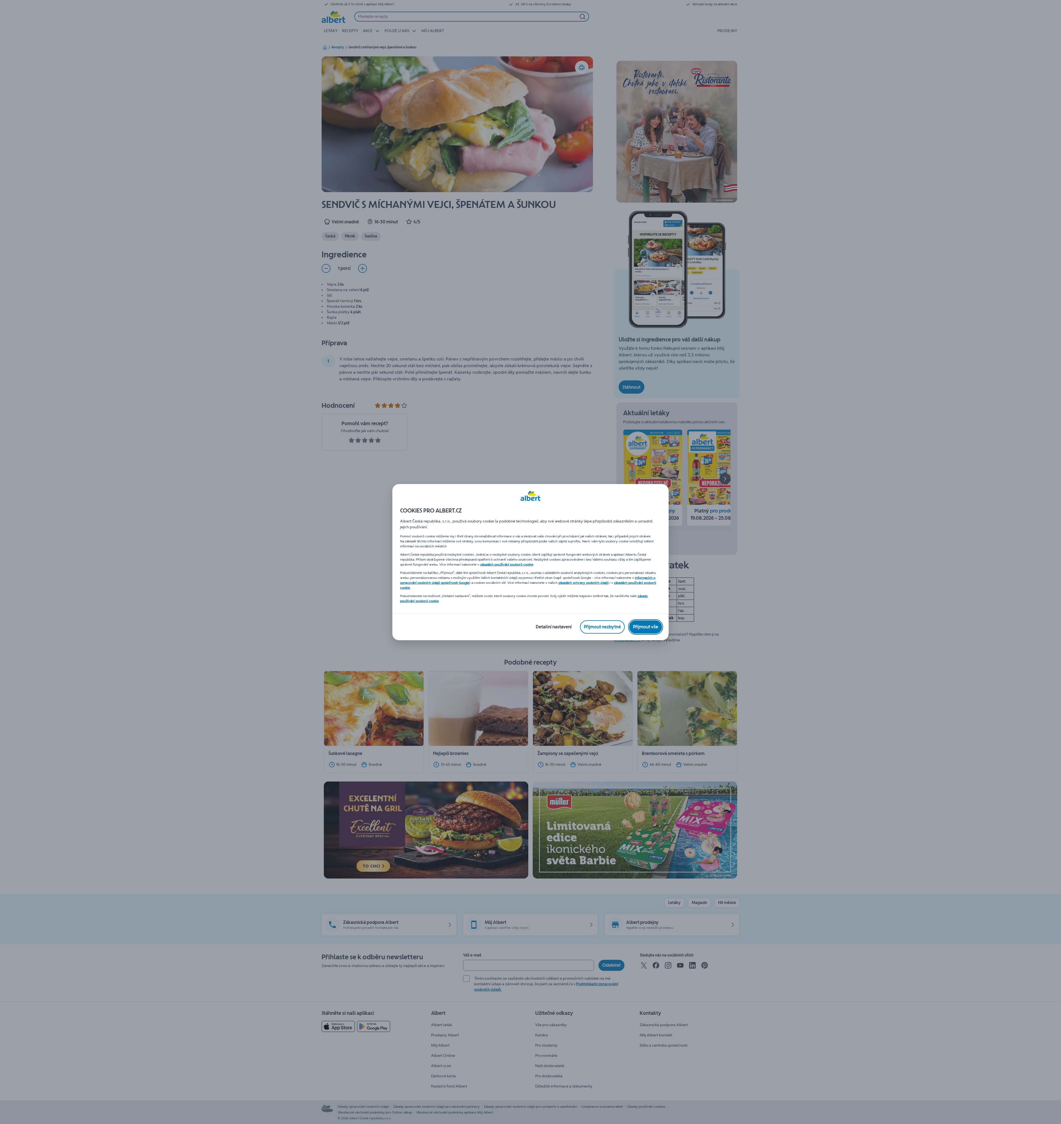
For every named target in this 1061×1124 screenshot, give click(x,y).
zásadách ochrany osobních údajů (583, 583)
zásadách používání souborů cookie (506, 564)
